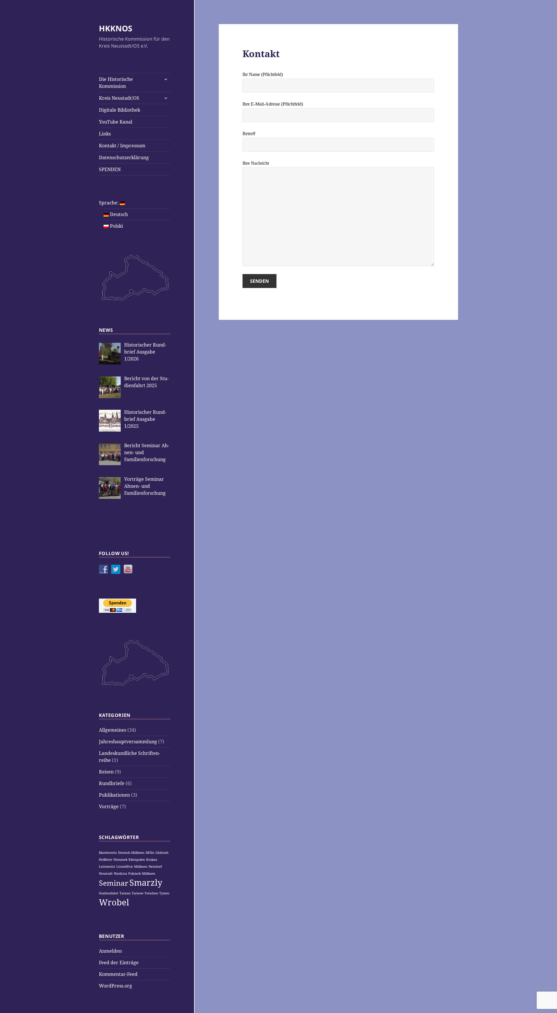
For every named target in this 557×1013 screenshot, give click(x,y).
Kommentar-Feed (118, 974)
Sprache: (109, 203)
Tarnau (125, 893)
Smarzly (145, 882)
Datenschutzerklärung (124, 157)
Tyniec (164, 893)
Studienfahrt (108, 893)
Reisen (106, 772)
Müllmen (140, 867)
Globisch (162, 853)
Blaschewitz (108, 853)
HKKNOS (115, 28)
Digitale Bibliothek (119, 110)
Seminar (113, 883)
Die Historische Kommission (116, 82)
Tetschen (151, 893)
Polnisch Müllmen (141, 873)
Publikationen (114, 795)
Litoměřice (124, 867)
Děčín (150, 853)
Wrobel (114, 902)
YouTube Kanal (115, 122)
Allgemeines (112, 730)
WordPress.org (115, 986)
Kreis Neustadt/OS (119, 98)
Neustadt (106, 873)
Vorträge (109, 806)
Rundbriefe (111, 783)
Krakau (151, 860)
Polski (116, 226)
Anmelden (110, 951)
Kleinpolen (137, 860)
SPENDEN (110, 169)
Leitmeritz (107, 867)
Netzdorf (155, 867)
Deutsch (118, 214)
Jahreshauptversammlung (128, 741)
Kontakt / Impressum (122, 145)
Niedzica (120, 873)
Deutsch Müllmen (131, 853)
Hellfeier (105, 860)
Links (105, 134)
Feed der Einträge (119, 962)
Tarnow (137, 893)
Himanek (120, 860)
